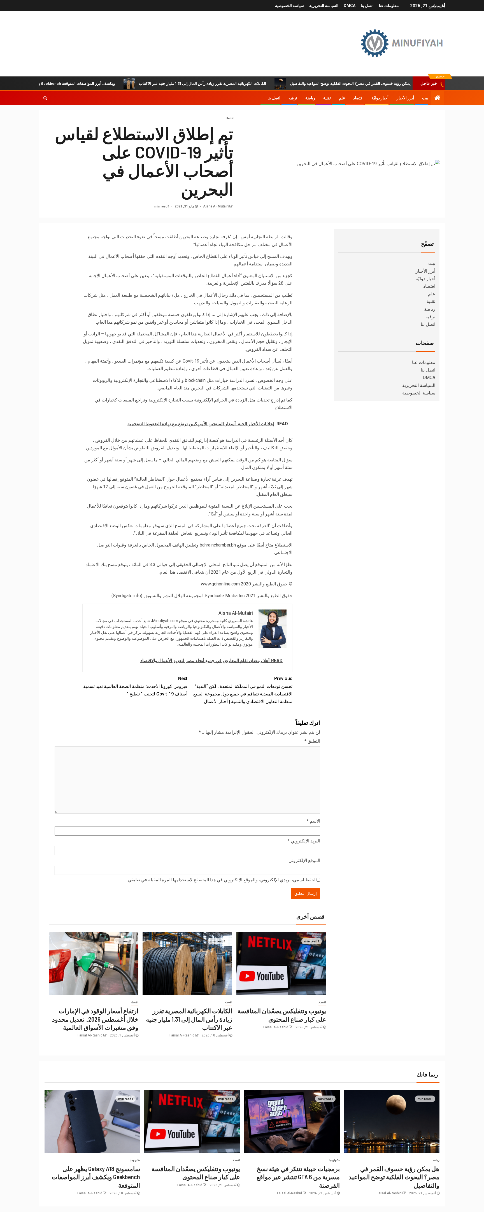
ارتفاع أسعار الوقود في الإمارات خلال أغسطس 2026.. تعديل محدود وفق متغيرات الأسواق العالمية (95, 1019)
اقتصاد (358, 98)
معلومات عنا (389, 5)
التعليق (312, 741)
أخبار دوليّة (380, 98)
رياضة (310, 98)
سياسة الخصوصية (289, 5)
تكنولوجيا (334, 1160)
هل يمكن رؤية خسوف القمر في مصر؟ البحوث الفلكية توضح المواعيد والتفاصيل (386, 83)
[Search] (45, 98)
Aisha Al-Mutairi (215, 206)
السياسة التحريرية (323, 5)
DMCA (349, 5)
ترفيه (292, 98)
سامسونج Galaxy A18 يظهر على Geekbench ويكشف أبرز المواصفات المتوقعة (84, 83)
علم (342, 98)
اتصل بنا (367, 5)
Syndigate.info (127, 595)
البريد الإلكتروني (304, 841)
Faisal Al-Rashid (275, 1027)
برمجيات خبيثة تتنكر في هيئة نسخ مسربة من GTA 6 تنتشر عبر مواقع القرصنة (298, 1177)
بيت (425, 98)
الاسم (313, 821)
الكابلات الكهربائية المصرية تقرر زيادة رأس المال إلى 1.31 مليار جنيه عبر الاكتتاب (235, 83)
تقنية (327, 98)
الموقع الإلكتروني (304, 860)
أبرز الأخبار (405, 98)
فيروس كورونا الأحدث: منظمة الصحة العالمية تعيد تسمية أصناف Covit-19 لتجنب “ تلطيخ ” (135, 686)
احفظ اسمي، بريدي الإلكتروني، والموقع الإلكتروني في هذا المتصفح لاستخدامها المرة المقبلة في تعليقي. (221, 879)
